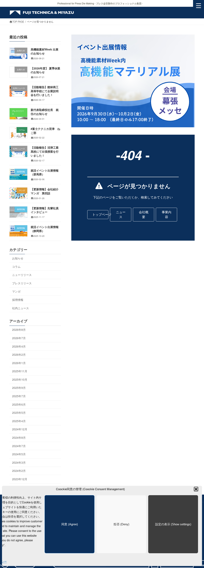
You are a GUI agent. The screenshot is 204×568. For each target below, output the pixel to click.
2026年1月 (19, 363)
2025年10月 (19, 379)
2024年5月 (19, 454)
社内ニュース (20, 308)
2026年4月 (19, 346)
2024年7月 (19, 446)
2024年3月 (19, 462)
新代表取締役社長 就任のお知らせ (45, 112)
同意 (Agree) (69, 524)
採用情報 (17, 300)
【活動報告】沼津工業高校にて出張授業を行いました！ (45, 151)
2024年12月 (19, 429)
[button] (196, 489)
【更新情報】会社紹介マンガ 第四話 (45, 191)
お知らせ (17, 258)
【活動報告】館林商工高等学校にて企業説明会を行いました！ (45, 91)
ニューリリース (22, 275)
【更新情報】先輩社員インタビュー (45, 210)
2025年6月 (19, 404)
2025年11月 (19, 371)
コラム (16, 267)
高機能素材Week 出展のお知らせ (44, 51)
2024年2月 (19, 471)
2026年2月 (19, 355)
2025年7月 (19, 396)
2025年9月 (19, 388)
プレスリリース (22, 283)
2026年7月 (19, 338)
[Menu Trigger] (198, 5)
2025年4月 (19, 421)
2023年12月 (19, 479)
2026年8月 (19, 330)
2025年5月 (19, 413)
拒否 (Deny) (121, 524)
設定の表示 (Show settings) (173, 524)
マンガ (16, 291)
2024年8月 (19, 438)
